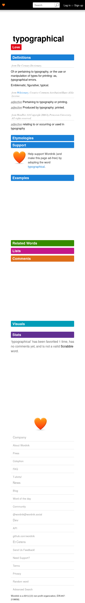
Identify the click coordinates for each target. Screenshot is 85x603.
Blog (15, 491)
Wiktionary (22, 92)
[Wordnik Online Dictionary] (3, 4)
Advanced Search (23, 589)
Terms (16, 565)
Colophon (18, 461)
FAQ (15, 469)
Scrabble (67, 346)
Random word (20, 581)
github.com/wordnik (24, 536)
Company (19, 437)
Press (16, 453)
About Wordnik (21, 445)
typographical (36, 166)
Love (16, 47)
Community (19, 506)
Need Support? (21, 558)
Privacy (17, 573)
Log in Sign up (73, 5)
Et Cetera (19, 541)
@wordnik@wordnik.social (27, 514)
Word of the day (22, 498)
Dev (15, 520)
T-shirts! (17, 477)
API (15, 528)
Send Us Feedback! (24, 550)
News (17, 482)
